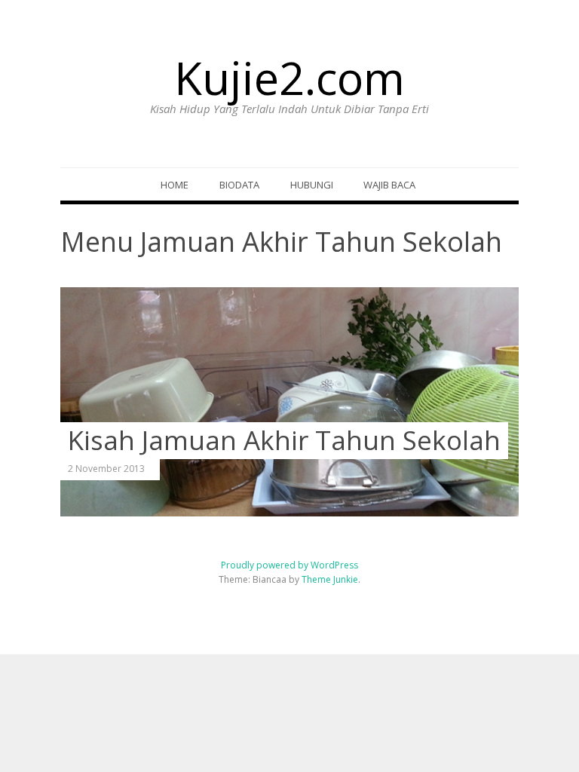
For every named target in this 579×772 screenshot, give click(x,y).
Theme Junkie (330, 579)
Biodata (239, 184)
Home (174, 184)
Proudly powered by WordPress (289, 565)
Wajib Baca (389, 184)
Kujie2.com (289, 78)
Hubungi (311, 184)
